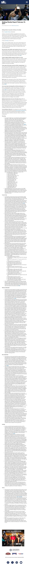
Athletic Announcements (15, 25)
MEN (17, 496)
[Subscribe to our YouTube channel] (21, 562)
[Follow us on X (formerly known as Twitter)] (12, 562)
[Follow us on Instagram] (17, 562)
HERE (20, 55)
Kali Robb (7, 40)
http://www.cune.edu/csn (20, 110)
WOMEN (20, 496)
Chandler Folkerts (7, 31)
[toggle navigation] (27, 2)
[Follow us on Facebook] (8, 562)
